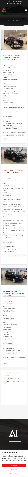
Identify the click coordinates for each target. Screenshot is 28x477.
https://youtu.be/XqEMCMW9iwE (17, 107)
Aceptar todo (14, 465)
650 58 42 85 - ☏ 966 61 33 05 (15, 1)
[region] (14, 463)
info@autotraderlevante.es (15, 3)
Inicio (9, 20)
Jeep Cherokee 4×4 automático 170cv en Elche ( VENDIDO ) (13, 293)
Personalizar (14, 469)
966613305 (6, 375)
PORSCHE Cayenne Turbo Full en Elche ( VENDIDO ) (14, 171)
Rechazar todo (14, 473)
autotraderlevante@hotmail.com (11, 378)
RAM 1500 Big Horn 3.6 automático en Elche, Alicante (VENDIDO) (11, 57)
